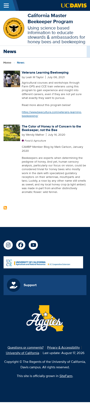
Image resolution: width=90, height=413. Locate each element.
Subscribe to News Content (5, 207)
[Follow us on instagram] (8, 245)
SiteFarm (65, 375)
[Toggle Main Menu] (6, 5)
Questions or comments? (26, 347)
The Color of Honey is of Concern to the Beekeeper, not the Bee (51, 128)
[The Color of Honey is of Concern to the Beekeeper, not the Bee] (12, 132)
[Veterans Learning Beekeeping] (12, 78)
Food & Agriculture (35, 140)
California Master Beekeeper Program (50, 18)
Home (7, 62)
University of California (22, 353)
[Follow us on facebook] (20, 245)
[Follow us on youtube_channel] (33, 245)
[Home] (13, 27)
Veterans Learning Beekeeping (45, 72)
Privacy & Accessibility (63, 347)
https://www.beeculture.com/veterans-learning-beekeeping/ (52, 114)
